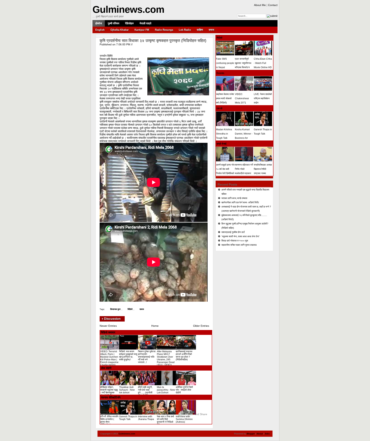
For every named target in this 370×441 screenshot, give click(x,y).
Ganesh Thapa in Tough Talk (128, 418)
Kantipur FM (142, 29)
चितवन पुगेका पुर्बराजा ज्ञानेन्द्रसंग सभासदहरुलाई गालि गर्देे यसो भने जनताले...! (147, 357)
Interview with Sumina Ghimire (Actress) (184, 419)
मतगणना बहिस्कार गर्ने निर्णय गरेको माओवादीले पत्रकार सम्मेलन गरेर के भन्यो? (244, 171)
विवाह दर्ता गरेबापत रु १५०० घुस (234, 240)
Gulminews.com (128, 9)
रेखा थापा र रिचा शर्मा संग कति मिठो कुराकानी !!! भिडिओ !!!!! (165, 420)
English (100, 29)
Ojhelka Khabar (119, 29)
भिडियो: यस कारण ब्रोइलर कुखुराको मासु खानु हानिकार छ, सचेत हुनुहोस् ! (128, 355)
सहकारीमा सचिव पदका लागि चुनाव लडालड (238, 245)
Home (155, 325)
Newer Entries (108, 325)
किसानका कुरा (115, 309)
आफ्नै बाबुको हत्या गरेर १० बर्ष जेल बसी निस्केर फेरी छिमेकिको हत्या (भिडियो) (225, 171)
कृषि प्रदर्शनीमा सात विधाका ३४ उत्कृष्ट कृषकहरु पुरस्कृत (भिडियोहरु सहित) (153, 40)
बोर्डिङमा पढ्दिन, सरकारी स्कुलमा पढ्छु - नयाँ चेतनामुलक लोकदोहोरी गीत (109, 391)
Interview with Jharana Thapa (146, 418)
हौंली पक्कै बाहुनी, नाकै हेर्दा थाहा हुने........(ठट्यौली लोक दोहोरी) (145, 391)
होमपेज (98, 23)
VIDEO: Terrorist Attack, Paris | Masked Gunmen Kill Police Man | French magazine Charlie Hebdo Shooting (109, 359)
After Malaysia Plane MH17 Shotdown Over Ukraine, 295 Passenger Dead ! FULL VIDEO (166, 358)
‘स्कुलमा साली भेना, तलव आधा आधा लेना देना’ (240, 236)
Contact (273, 5)
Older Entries (201, 325)
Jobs (267, 434)
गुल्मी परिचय (113, 23)
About (259, 434)
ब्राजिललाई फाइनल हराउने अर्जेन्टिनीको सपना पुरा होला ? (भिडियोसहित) (184, 355)
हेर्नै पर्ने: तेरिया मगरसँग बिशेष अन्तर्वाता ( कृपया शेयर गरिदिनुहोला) (109, 420)
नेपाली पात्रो (145, 23)
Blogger (251, 434)
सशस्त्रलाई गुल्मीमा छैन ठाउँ (233, 232)
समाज (211, 29)
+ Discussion (111, 318)
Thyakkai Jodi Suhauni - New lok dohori (127, 390)
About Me (260, 5)
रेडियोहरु (129, 23)
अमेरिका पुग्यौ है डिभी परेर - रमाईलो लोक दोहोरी (184, 390)
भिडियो (130, 309)
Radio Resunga (164, 29)
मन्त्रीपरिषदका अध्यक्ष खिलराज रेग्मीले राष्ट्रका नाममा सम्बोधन (263, 171)
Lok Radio (185, 29)
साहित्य (200, 29)
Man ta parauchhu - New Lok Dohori (166, 390)
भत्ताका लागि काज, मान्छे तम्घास (234, 198)
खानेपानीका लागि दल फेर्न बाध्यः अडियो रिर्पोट (240, 202)
